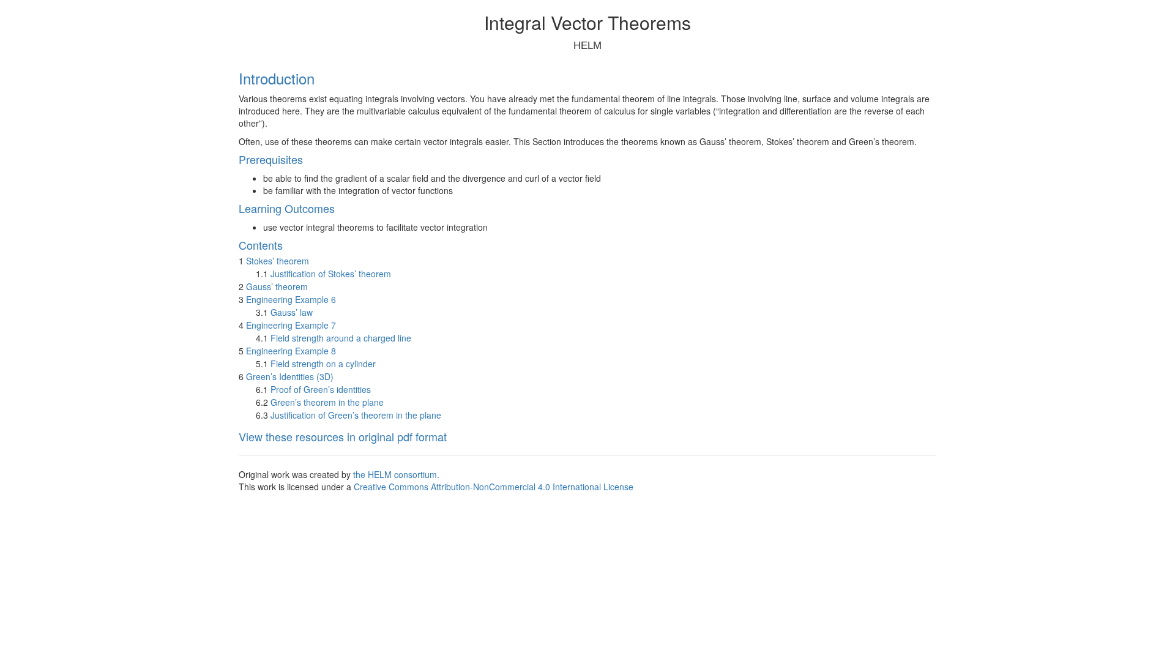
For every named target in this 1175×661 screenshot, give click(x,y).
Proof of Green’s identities (320, 389)
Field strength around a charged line (340, 338)
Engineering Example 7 (291, 325)
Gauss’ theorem (277, 286)
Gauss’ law (291, 312)
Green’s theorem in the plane (327, 402)
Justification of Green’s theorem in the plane (355, 415)
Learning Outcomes (287, 208)
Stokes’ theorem (277, 261)
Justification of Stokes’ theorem (330, 273)
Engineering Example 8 (291, 351)
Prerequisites (271, 159)
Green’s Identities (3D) (290, 376)
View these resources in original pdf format (343, 436)
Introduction (277, 78)
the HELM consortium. (396, 474)
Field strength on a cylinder (323, 363)
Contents (261, 245)
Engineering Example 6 (291, 299)
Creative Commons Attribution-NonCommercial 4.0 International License (493, 486)
